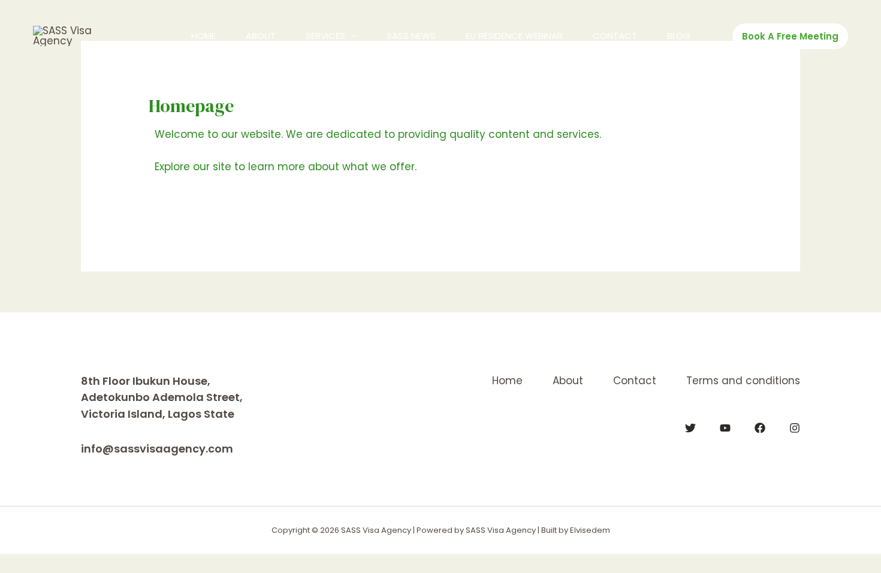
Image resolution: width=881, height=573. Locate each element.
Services (325, 35)
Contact (615, 35)
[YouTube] (725, 428)
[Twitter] (690, 428)
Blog (678, 35)
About (261, 35)
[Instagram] (794, 428)
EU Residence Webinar (514, 35)
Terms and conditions (743, 380)
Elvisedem (590, 530)
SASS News (411, 35)
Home (203, 35)
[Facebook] (760, 428)
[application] (351, 36)
